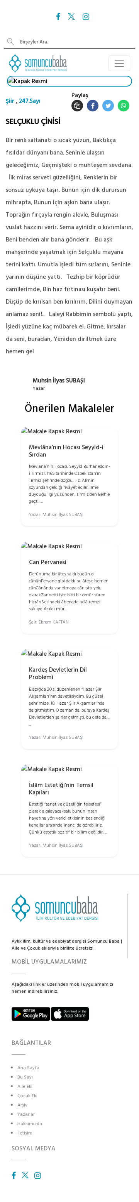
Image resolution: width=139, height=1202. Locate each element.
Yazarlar (26, 1114)
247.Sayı (30, 101)
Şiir (10, 101)
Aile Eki (24, 1086)
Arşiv (22, 1105)
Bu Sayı (25, 1077)
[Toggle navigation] (119, 63)
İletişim (24, 1133)
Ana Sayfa (28, 1068)
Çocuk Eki (27, 1096)
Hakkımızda (29, 1123)
